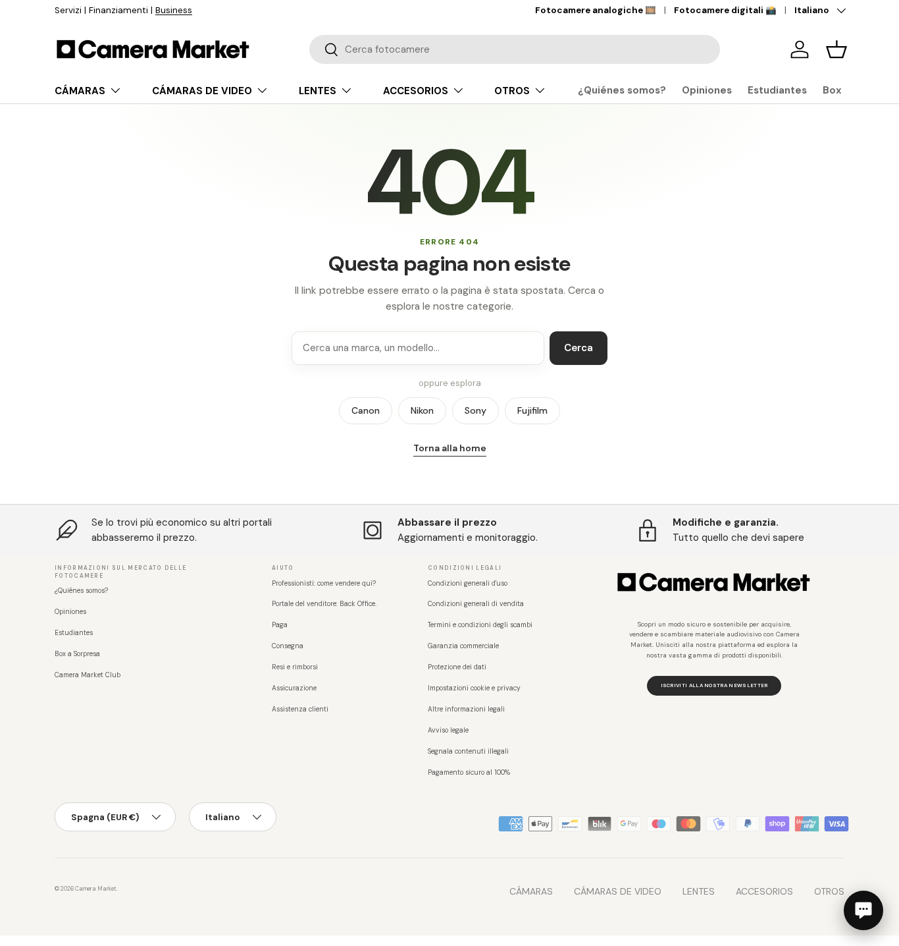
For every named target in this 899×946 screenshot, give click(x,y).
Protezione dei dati (457, 667)
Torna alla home (449, 448)
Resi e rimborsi (295, 667)
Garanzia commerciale (463, 646)
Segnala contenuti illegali (468, 751)
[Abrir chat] (863, 910)
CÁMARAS (80, 90)
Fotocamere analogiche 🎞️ (595, 10)
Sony (475, 410)
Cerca (578, 347)
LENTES (317, 90)
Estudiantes (777, 90)
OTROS (512, 90)
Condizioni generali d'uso (467, 583)
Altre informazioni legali (466, 709)
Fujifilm (532, 410)
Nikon (422, 410)
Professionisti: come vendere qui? (324, 583)
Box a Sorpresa (77, 654)
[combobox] (514, 49)
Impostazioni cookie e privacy (474, 688)
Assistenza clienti (300, 709)
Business (173, 10)
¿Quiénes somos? (622, 90)
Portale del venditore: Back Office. (324, 603)
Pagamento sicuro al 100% (469, 772)
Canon (365, 410)
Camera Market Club (87, 675)
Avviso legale (448, 730)
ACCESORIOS (415, 90)
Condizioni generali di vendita (476, 603)
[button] (836, 49)
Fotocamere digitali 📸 (725, 10)
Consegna (287, 646)
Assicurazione (294, 688)
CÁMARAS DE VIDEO (202, 90)
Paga (280, 625)
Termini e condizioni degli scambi (480, 625)
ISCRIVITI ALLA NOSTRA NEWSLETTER (714, 685)
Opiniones (707, 90)
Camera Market (95, 889)
